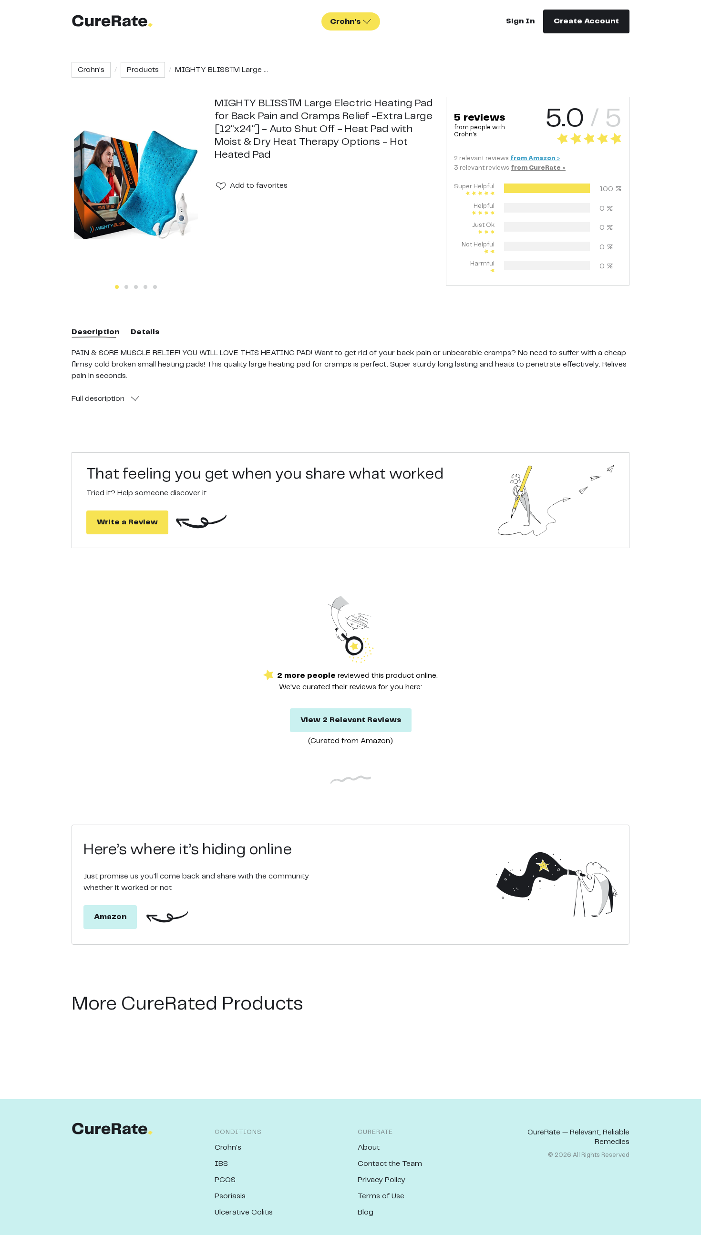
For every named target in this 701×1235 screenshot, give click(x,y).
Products (143, 69)
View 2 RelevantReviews (350, 720)
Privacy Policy (381, 1180)
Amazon (110, 916)
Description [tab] (95, 332)
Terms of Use (381, 1196)
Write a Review (127, 522)
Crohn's (91, 69)
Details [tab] (145, 332)
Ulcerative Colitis (244, 1212)
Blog (365, 1212)
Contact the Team (390, 1163)
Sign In (520, 21)
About (369, 1147)
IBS (221, 1163)
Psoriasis (230, 1196)
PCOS (225, 1180)
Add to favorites (259, 185)
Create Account (586, 21)
